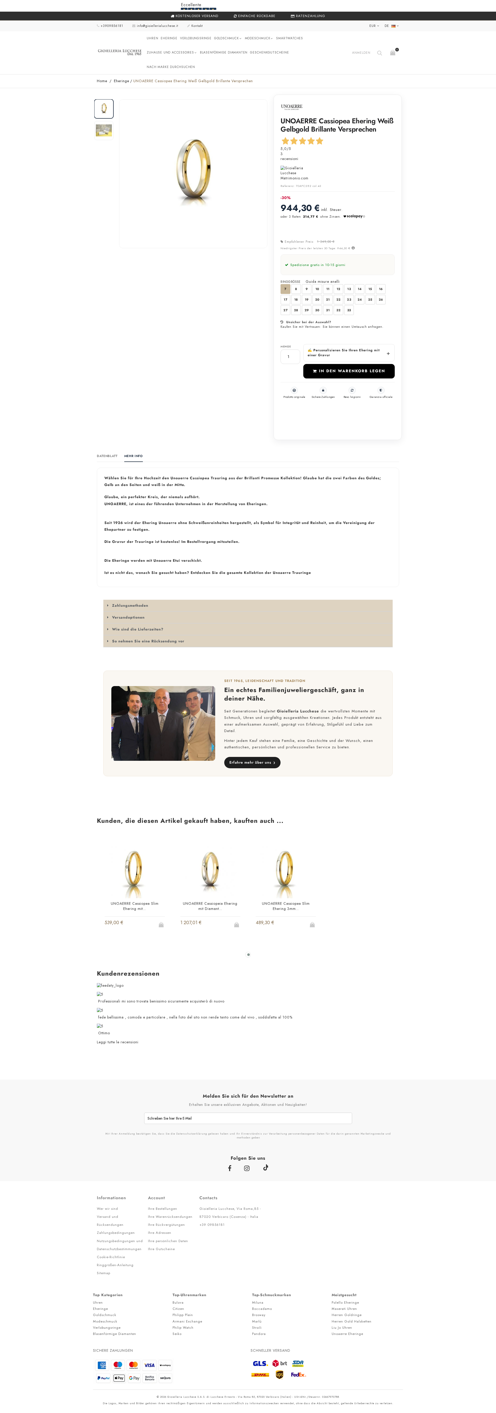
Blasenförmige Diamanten (223, 52)
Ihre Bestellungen (162, 1208)
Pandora (259, 1333)
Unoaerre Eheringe (347, 1333)
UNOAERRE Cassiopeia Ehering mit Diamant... (210, 906)
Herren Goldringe (347, 1314)
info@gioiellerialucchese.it (157, 26)
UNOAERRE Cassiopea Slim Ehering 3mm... (286, 906)
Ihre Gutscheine (161, 1249)
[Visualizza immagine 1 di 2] (103, 108)
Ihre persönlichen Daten (168, 1241)
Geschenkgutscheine (269, 52)
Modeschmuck (257, 38)
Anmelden (361, 53)
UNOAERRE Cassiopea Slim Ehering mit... (135, 906)
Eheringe (169, 38)
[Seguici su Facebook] (231, 1168)
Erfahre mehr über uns (252, 762)
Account (156, 1198)
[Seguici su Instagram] (248, 1168)
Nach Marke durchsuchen (171, 67)
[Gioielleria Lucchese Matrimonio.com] (338, 173)
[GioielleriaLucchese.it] (120, 52)
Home (102, 80)
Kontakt (197, 26)
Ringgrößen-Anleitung (115, 1265)
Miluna (258, 1302)
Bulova (178, 1302)
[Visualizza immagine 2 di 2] (103, 130)
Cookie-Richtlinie (111, 1257)
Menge (286, 346)
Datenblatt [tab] (107, 456)
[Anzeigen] (144, 926)
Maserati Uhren (344, 1308)
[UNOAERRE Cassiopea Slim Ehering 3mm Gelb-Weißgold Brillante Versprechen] (286, 872)
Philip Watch (183, 1327)
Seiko (177, 1333)
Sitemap (103, 1273)
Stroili (257, 1327)
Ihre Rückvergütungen (166, 1224)
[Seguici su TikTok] (265, 1167)
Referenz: (288, 186)
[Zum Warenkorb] (393, 52)
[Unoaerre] (292, 107)
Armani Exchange (187, 1321)
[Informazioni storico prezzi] (352, 247)
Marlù (257, 1321)
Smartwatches (289, 38)
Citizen (178, 1308)
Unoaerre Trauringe (292, 572)
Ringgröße (291, 282)
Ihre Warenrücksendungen (170, 1216)
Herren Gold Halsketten (351, 1321)
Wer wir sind (107, 1208)
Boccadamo (262, 1308)
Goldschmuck (226, 38)
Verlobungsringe (196, 38)
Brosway (259, 1314)
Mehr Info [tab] (133, 456)
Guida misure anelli (323, 281)
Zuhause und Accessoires (170, 52)
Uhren (152, 38)
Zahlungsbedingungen (116, 1232)
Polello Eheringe (345, 1302)
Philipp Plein (183, 1314)
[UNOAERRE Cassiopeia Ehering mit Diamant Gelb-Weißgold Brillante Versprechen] (210, 872)
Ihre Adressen (159, 1232)
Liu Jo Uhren (342, 1327)
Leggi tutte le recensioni (117, 1042)
